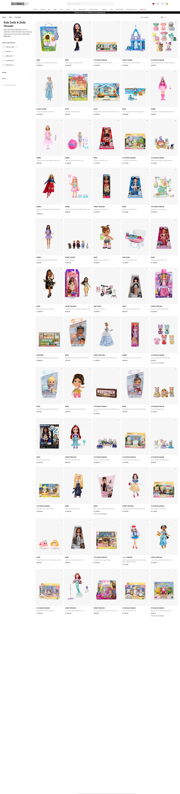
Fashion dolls (11, 47)
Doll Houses (10, 65)
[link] (49, 63)
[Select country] (153, 4)
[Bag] (167, 4)
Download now (101, 12)
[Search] (68, 4)
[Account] (158, 4)
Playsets (10, 51)
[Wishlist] (162, 4)
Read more (7, 36)
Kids (10, 17)
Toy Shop (18, 17)
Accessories (10, 60)
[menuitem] (36, 9)
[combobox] (91, 4)
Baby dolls (10, 56)
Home (4, 17)
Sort (162, 17)
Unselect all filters (10, 85)
